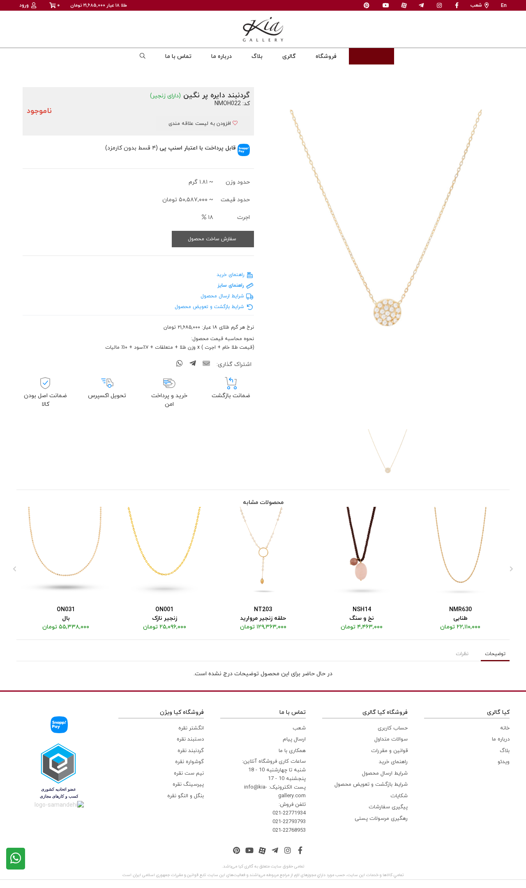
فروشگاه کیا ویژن (182, 712)
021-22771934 (289, 813)
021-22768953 (289, 830)
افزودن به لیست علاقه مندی (200, 123)
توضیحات (495, 654)
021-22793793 (289, 822)
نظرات (462, 654)
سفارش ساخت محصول (213, 239)
